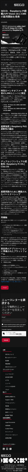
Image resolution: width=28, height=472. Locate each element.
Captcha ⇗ (22, 335)
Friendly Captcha (6, 329)
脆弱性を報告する (10, 396)
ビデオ (7, 380)
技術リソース (9, 412)
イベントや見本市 (10, 386)
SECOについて (9, 354)
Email (4, 317)
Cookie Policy (9, 428)
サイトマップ (9, 431)
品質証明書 (8, 438)
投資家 (7, 360)
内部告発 (7, 425)
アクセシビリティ (10, 403)
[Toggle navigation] (6, 4)
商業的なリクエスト (10, 409)
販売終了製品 (9, 415)
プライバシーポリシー (11, 435)
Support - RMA (9, 399)
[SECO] (6, 455)
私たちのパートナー (10, 357)
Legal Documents (10, 422)
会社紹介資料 (9, 377)
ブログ (7, 389)
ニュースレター (9, 374)
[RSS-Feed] (11, 449)
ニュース (7, 383)
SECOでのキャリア (10, 367)
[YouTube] (7, 449)
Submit (6, 340)
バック (5, 287)
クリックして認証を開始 (16, 334)
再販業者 (7, 363)
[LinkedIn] (4, 449)
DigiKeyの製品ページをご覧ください (11, 281)
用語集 (7, 406)
